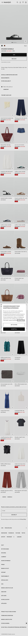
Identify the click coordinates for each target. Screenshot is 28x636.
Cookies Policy (21, 320)
